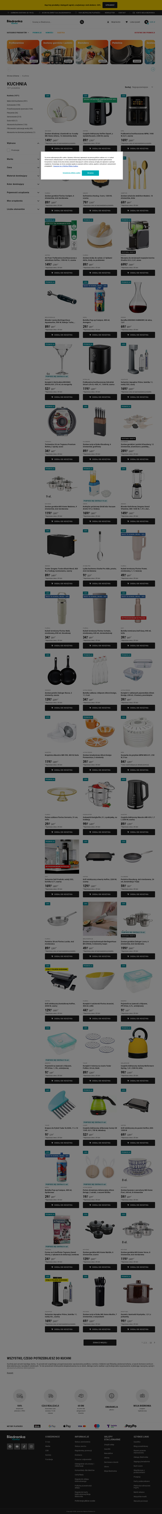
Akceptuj (90, 173)
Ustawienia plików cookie (71, 173)
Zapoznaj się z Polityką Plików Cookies (65, 166)
